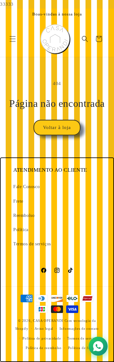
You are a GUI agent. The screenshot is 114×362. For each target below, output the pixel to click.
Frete (18, 201)
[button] (13, 39)
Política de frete (81, 348)
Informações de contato (79, 328)
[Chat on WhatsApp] (98, 346)
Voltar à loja (57, 127)
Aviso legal (44, 328)
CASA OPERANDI (48, 320)
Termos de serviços (32, 244)
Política (20, 229)
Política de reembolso (44, 348)
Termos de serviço (82, 338)
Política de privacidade (41, 338)
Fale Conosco (26, 186)
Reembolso (24, 215)
